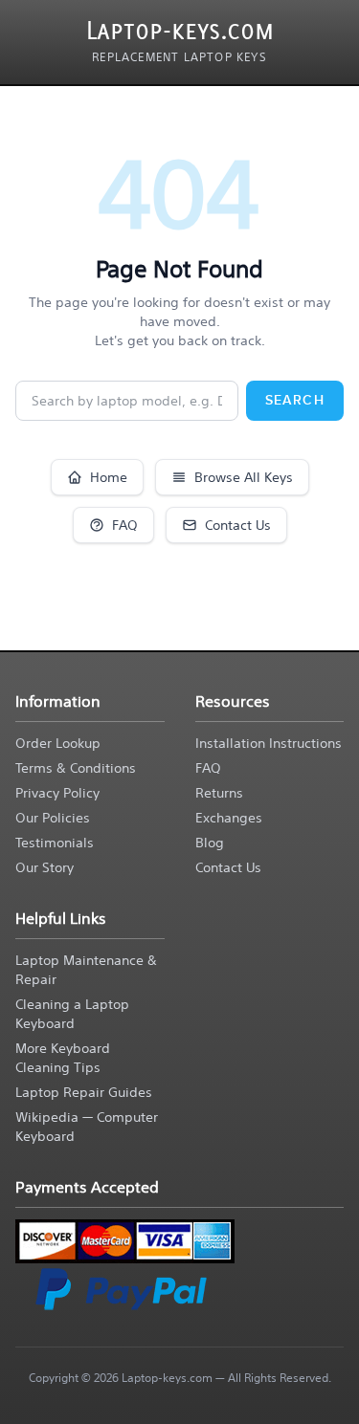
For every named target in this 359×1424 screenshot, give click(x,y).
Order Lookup (58, 743)
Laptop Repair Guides (83, 1092)
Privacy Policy (57, 792)
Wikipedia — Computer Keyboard (86, 1126)
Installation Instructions (268, 743)
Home (108, 477)
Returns (219, 792)
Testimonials (54, 842)
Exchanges (228, 817)
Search (295, 400)
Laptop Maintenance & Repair (86, 970)
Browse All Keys (243, 477)
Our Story (44, 867)
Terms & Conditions (75, 768)
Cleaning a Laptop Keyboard (72, 1014)
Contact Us (238, 525)
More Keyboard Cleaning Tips (62, 1058)
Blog (209, 842)
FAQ (125, 525)
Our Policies (52, 817)
